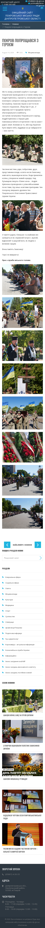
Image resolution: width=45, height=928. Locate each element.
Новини (15, 24)
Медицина (9, 605)
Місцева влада (34, 52)
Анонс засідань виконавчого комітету (20, 667)
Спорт (7, 611)
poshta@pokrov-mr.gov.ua (37, 4)
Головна (5, 24)
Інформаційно (10, 656)
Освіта (8, 588)
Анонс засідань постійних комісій (18, 672)
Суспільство (10, 616)
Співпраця (9, 622)
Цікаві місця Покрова (13, 628)
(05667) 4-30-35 (12, 874)
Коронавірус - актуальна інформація (19, 644)
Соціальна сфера (12, 583)
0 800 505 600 (9, 4)
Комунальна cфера (12, 577)
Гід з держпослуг (11, 639)
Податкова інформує (13, 633)
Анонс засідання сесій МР (15, 661)
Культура (9, 599)
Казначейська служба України (17, 650)
